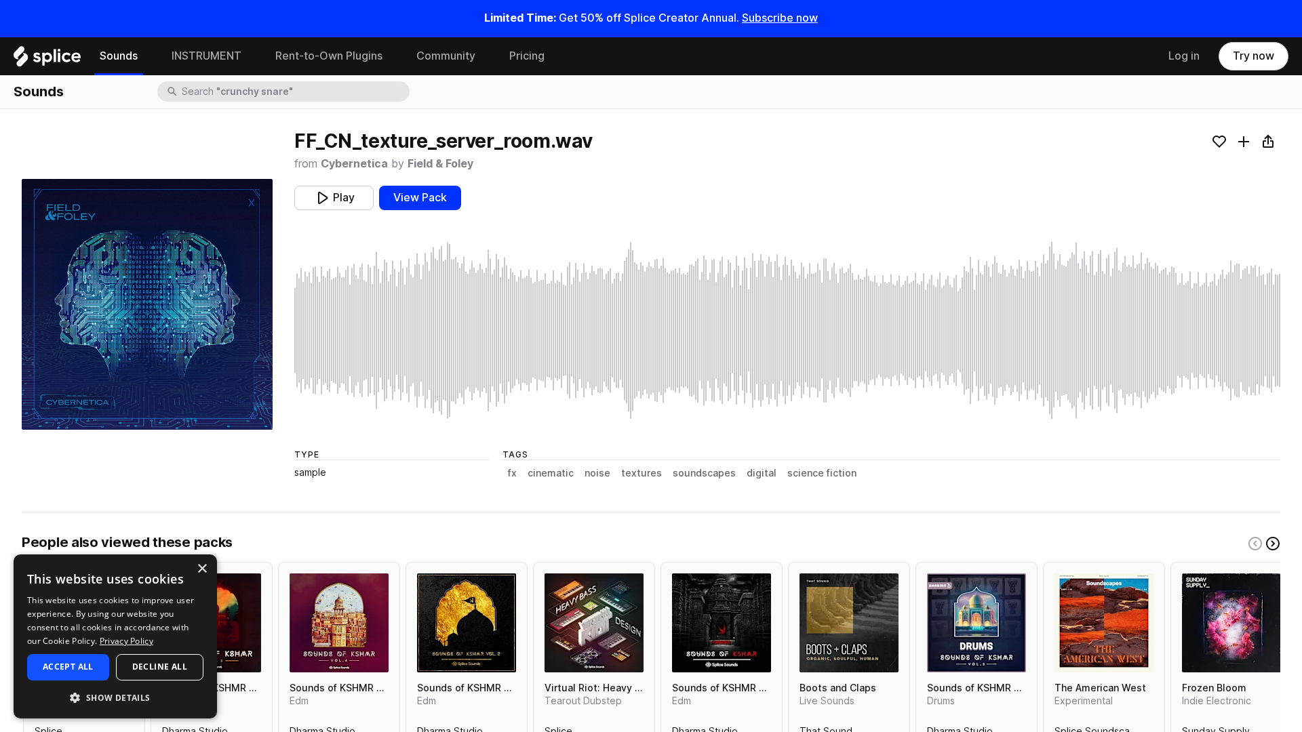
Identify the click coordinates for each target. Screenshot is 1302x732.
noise (597, 473)
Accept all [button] (68, 666)
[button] (115, 697)
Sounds (119, 55)
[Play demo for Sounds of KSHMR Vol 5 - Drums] (976, 623)
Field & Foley (440, 163)
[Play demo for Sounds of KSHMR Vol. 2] (466, 623)
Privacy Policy (126, 641)
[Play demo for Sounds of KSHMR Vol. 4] (339, 623)
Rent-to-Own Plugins (328, 55)
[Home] (47, 59)
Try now (1253, 55)
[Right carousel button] (1273, 543)
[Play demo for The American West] (1104, 623)
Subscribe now (780, 18)
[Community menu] (485, 56)
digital (761, 473)
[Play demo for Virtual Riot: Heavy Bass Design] (594, 623)
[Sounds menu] (148, 56)
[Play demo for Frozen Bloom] (1231, 623)
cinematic (551, 473)
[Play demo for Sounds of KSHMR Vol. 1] (721, 623)
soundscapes (704, 473)
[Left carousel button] (1255, 543)
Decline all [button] (159, 666)
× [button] (202, 569)
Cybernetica (354, 163)
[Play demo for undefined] (147, 304)
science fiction (821, 473)
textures (641, 473)
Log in (1184, 55)
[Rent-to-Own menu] (392, 56)
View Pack (420, 197)
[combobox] (294, 91)
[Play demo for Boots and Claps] (849, 623)
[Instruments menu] (251, 56)
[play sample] (787, 330)
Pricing (527, 55)
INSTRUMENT (206, 55)
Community (445, 55)
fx (512, 473)
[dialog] (115, 636)
